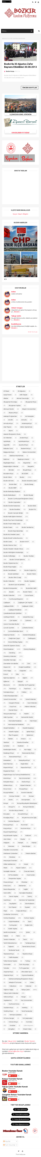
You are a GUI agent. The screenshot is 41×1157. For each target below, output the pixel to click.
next (6, 279)
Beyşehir (31, 466)
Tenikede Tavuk (14, 950)
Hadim (26, 713)
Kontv (11, 799)
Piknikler (24, 882)
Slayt (5, 911)
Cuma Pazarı (29, 595)
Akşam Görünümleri (29, 409)
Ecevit (6, 674)
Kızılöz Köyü (26, 782)
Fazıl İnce (27, 688)
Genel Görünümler (10, 699)
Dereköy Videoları (10, 656)
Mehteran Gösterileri (11, 853)
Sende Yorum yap (32, 332)
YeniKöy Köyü (8, 1011)
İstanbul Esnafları (22, 742)
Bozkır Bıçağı (28, 495)
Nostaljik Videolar (9, 871)
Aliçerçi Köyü (13, 412)
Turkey (27, 961)
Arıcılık (10, 420)
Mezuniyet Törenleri (10, 860)
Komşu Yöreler (14, 796)
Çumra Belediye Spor (15, 631)
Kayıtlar (7, 1141)
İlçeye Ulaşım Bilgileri (20, 214)
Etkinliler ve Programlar (27, 685)
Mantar (34, 842)
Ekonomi (7, 685)
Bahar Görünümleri (29, 452)
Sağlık (26, 889)
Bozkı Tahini (8, 477)
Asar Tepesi (7, 427)
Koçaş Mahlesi (8, 792)
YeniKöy (24, 1007)
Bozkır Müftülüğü (9, 556)
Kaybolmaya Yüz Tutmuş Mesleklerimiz (17, 774)
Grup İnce (12, 706)
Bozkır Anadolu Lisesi (29, 480)
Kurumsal (24, 825)
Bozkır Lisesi (8, 541)
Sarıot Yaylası (13, 896)
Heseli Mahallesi (9, 728)
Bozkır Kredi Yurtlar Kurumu (13, 538)
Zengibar (11, 1029)
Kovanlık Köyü (23, 814)
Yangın (23, 997)
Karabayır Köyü (9, 753)
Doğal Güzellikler (24, 667)
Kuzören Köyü (25, 828)
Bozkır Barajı (29, 484)
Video (32, 982)
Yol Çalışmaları (27, 1018)
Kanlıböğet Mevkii (10, 749)
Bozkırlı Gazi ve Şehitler (17, 584)
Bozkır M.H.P (24, 541)
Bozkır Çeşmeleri (14, 502)
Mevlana (12, 857)
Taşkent (11, 946)
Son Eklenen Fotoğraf (20, 133)
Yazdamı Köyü (8, 1007)
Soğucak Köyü (21, 911)
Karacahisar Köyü (15, 756)
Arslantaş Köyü (27, 423)
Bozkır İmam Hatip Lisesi (12, 523)
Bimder (11, 470)
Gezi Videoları (32, 703)
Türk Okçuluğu (24, 964)
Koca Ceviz (7, 789)
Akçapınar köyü (31, 402)
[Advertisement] (20, 359)
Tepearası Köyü (9, 954)
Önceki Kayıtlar (29, 88)
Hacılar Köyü (13, 710)
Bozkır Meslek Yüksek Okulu (13, 549)
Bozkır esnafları (15, 509)
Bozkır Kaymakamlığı (15, 531)
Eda (17, 674)
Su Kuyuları (13, 925)
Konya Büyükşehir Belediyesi (27, 803)
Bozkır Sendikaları (10, 570)
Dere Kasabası (8, 649)
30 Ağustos (21, 391)
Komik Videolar (26, 792)
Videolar (28, 986)
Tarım (25, 939)
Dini (28, 663)
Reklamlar (22, 885)
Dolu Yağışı (7, 670)
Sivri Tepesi (12, 907)
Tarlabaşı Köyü (30, 943)
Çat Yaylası (13, 620)
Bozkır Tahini (31, 574)
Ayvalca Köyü (23, 445)
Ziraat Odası (27, 1029)
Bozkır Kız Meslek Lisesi (11, 534)
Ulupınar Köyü (8, 975)
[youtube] (38, 2)
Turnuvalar (7, 964)
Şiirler (28, 932)
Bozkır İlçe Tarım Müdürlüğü (13, 520)
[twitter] (35, 2)
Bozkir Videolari (9, 595)
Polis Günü (7, 885)
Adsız (13, 292)
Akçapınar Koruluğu (10, 402)
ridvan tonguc (16, 308)
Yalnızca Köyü (8, 997)
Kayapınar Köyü (9, 771)
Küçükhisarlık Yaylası (10, 835)
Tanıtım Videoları (9, 939)
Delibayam (32, 638)
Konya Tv (12, 807)
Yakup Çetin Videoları (11, 993)
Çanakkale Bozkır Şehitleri (13, 613)
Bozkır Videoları (9, 581)
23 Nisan (6, 391)
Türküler (6, 968)
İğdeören (30, 735)
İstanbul (6, 742)
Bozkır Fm (32, 509)
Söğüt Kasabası (14, 921)
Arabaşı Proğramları (10, 416)
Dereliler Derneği (10, 660)
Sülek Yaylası (12, 928)
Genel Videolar (31, 699)
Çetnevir (28, 620)
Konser (31, 796)
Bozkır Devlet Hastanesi (12, 506)
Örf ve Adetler (13, 875)
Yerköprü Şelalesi (15, 1014)
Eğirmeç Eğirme (9, 678)
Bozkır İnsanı (8, 527)
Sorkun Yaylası (29, 918)
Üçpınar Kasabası (27, 975)
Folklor (24, 692)
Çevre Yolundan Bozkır (11, 624)
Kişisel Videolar (25, 785)
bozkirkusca (16, 324)
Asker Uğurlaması (26, 427)
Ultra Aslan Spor (26, 972)
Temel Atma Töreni (28, 946)
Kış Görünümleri (24, 778)
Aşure (11, 430)
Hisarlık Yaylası (14, 731)
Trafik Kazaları (13, 957)
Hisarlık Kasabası (28, 728)
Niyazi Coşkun (21, 868)
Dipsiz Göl (7, 667)
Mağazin (6, 842)
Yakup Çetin (16, 316)
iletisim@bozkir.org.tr (16, 1051)
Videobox (12, 986)
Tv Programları (24, 968)
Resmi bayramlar (9, 889)
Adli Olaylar (23, 395)
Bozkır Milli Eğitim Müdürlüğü (13, 552)
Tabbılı (6, 936)
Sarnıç (30, 896)
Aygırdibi (7, 445)
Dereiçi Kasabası (29, 649)
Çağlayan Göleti (27, 606)
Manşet (20, 842)
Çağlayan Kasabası (15, 610)
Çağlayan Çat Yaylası (25, 602)
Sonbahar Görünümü (11, 914)
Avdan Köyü (24, 437)
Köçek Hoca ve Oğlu (29, 817)
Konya (6, 803)
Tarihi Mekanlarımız (10, 943)
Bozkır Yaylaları (30, 581)
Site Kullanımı (29, 903)
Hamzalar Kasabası (15, 721)
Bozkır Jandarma (27, 527)
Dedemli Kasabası (29, 635)
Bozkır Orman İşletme (17, 559)
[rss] (32, 2)
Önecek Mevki (29, 871)
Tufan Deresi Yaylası (10, 961)
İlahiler (10, 739)
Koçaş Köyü (23, 789)
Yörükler (12, 1025)
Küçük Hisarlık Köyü (10, 832)
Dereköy (12, 653)
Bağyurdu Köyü (9, 452)
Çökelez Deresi (27, 627)
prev (4, 279)
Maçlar (22, 839)
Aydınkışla (7, 441)
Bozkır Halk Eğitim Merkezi (13, 516)
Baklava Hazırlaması (16, 455)
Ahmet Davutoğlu (23, 398)
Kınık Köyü (7, 778)
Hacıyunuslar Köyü (10, 713)
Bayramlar (26, 463)
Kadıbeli (20, 746)
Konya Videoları (28, 807)
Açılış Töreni (7, 395)
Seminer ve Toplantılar (26, 900)
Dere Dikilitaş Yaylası (15, 642)
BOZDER (25, 473)
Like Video (7, 839)
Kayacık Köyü (8, 767)
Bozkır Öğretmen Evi (11, 563)
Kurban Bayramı (14, 821)
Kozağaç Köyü (8, 817)
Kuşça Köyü (7, 828)
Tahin (18, 936)
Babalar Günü (8, 448)
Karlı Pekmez (8, 764)
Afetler (6, 398)
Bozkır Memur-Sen (10, 545)
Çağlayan (7, 602)
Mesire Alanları (31, 853)
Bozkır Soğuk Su (30, 570)
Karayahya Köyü (24, 760)
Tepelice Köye (27, 954)
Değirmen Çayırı (14, 638)
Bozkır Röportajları (10, 567)
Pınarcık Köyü (8, 882)
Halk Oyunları (8, 717)
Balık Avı (6, 459)
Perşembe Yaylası (15, 878)
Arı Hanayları (29, 416)
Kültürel (28, 835)
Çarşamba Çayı (28, 617)
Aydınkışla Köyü (24, 441)
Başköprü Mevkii (23, 459)
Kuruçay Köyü (8, 825)
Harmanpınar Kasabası (16, 724)
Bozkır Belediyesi (9, 495)
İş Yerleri (6, 746)
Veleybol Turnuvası (15, 982)
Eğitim (25, 678)
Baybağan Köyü (9, 463)
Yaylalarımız (8, 1000)
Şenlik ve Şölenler (10, 932)
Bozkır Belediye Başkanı (12, 491)
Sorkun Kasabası (9, 918)
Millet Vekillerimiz (9, 864)
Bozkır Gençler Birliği (15, 513)
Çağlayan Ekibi (9, 606)
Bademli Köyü (26, 448)
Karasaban (7, 760)
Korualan (7, 814)
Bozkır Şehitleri (13, 574)
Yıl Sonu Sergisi (9, 1018)
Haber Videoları (30, 706)
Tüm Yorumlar (10, 1145)
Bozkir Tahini (27, 592)
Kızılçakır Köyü (8, 782)
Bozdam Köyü (8, 473)
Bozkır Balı (13, 484)
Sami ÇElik (7, 893)
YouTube (29, 1022)
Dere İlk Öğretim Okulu (12, 645)
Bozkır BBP (13, 488)
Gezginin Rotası (14, 703)
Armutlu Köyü (8, 423)
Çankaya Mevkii (9, 617)
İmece (23, 739)
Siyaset (27, 907)
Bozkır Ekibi (32, 506)
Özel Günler (31, 875)
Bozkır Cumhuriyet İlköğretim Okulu (20, 498)
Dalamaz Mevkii (9, 635)
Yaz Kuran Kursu (14, 1004)
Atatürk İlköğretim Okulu (12, 434)
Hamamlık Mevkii (27, 717)
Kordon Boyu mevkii (16, 810)
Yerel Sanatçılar (26, 1011)
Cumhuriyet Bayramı (16, 599)
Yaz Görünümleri (26, 1000)
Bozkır (22, 477)
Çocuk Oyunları (9, 627)
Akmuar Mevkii (9, 409)
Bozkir (11, 592)
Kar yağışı (27, 749)
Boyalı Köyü (27, 470)
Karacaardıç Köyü (28, 753)
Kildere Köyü (8, 785)
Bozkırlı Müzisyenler (10, 588)
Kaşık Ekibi (24, 764)
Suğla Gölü (28, 925)
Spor (29, 921)
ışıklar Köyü (30, 731)
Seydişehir (12, 903)
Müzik (26, 864)
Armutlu (24, 420)
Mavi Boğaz (26, 846)
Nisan (5, 868)
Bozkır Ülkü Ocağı (15, 577)
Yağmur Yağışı (8, 989)
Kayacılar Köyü (26, 767)
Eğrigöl (20, 681)
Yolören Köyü (13, 1022)
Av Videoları (8, 437)
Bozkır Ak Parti (9, 480)
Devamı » (17, 312)
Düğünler (23, 670)
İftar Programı (13, 735)
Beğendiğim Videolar (11, 466)
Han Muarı (33, 721)
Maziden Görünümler (11, 850)
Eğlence (6, 681)
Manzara (11, 846)
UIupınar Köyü (8, 972)
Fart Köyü (12, 688)
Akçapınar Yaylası (14, 405)
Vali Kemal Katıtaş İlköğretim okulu (21, 979)
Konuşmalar (26, 799)
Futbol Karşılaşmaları (11, 696)
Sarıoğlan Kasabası (25, 893)
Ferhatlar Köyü (9, 692)
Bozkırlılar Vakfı (31, 588)
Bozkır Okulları (29, 556)
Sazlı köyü (7, 900)
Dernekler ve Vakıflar (11, 663)
